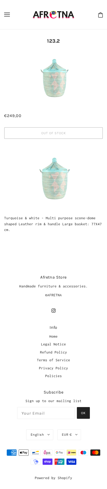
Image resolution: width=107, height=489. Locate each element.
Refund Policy (53, 352)
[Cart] (99, 15)
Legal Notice (53, 344)
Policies (53, 376)
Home (53, 336)
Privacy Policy (53, 368)
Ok (83, 413)
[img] (53, 310)
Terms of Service (53, 360)
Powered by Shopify (53, 478)
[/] (53, 14)
